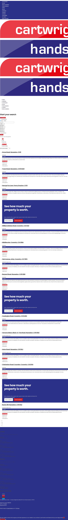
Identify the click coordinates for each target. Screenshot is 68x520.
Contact (4, 13)
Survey (3, 3)
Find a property (5, 6)
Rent (5, 120)
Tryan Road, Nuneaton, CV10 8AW (13, 169)
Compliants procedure (4, 488)
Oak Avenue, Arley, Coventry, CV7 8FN (14, 259)
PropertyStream (10, 508)
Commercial (4, 1)
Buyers (3, 9)
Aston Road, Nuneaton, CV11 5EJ (12, 349)
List (2, 139)
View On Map (5, 146)
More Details (4, 161)
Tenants (4, 12)
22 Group (17, 508)
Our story (4, 17)
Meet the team (5, 18)
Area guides (4, 15)
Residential (3, 117)
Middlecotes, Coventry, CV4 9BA (12, 242)
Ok (63, 517)
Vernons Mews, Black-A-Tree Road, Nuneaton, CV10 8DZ (20, 333)
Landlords (4, 10)
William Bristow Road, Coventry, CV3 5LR (15, 226)
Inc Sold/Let (3, 133)
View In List (4, 144)
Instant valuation (18, 220)
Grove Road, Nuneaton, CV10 (11, 152)
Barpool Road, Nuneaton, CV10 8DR (13, 274)
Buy (2, 120)
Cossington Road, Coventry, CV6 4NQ (14, 316)
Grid (3, 140)
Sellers (3, 7)
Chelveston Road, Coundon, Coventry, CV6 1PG (17, 365)
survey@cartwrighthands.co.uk (7, 447)
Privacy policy (2, 486)
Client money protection (4, 487)
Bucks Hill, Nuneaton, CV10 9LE (12, 405)
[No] (5, 519)
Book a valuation (5, 4)
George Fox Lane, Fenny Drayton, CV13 (14, 186)
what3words (2, 437)
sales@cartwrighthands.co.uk (7, 442)
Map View (4, 142)
